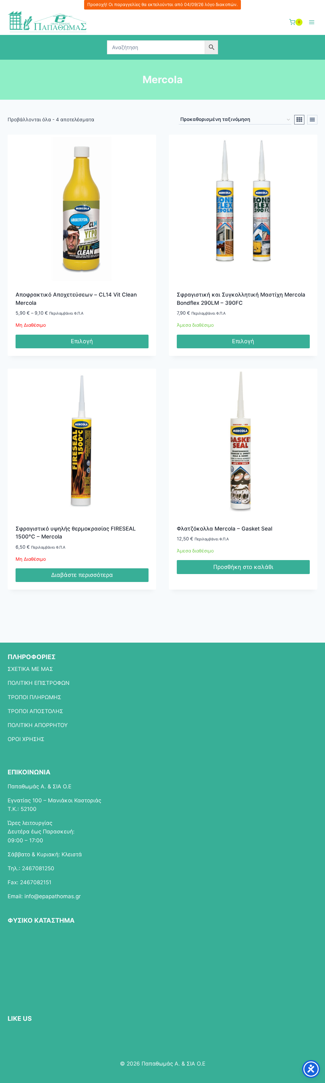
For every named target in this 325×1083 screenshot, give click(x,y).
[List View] (312, 119)
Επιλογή (82, 341)
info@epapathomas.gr (52, 896)
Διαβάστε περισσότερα (82, 575)
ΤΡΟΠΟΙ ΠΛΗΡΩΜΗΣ (34, 697)
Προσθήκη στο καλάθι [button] (243, 567)
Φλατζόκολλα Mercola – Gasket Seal (224, 528)
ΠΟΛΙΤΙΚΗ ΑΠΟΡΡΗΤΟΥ (38, 725)
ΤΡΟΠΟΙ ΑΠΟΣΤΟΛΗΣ (35, 711)
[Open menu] (311, 22)
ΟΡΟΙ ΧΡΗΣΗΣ (26, 739)
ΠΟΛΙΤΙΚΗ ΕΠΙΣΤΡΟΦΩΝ (39, 683)
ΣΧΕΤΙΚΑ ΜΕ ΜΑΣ (30, 669)
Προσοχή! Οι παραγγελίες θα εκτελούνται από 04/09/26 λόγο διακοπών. (162, 4)
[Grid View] (299, 119)
